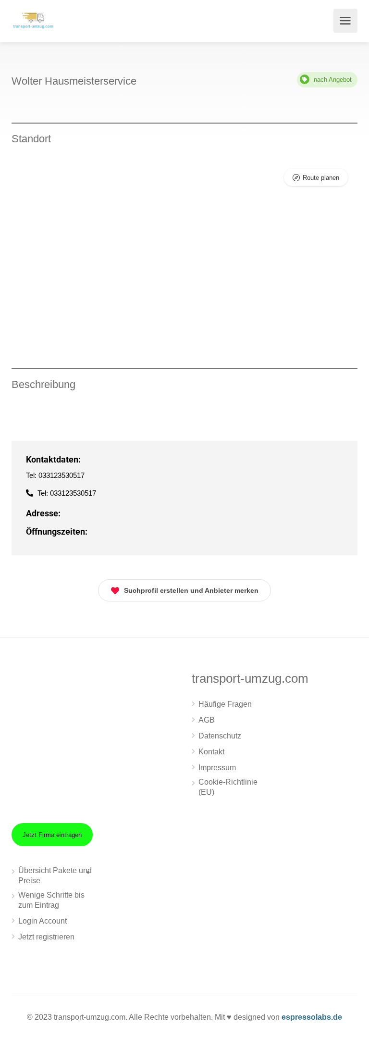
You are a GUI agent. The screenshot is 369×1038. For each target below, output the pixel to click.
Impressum (217, 767)
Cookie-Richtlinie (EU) (228, 787)
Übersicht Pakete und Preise (55, 875)
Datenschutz (219, 736)
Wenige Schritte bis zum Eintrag (51, 900)
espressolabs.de (312, 1017)
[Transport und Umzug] (33, 19)
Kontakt (211, 752)
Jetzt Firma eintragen (52, 834)
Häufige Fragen (225, 704)
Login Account (42, 921)
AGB (206, 720)
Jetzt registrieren (46, 937)
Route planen (321, 177)
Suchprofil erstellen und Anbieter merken (191, 590)
